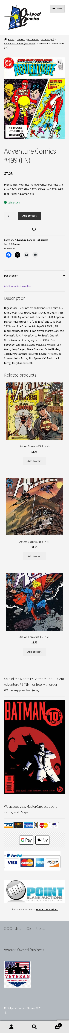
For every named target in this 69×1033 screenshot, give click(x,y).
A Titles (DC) (47, 39)
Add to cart (29, 215)
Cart (53, 1023)
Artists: (52, 353)
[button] (59, 62)
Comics (21, 39)
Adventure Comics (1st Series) (20, 43)
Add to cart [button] (34, 461)
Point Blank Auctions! (47, 909)
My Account (11, 1027)
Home (11, 39)
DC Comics (33, 39)
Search (34, 1027)
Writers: (51, 344)
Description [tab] (11, 275)
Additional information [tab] (18, 286)
